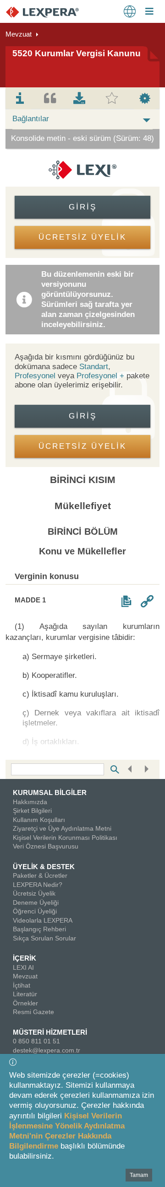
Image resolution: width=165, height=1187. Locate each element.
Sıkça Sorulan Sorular (44, 938)
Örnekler (25, 1003)
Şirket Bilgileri (32, 810)
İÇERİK (24, 958)
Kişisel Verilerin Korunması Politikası (65, 837)
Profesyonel (35, 375)
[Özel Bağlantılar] (147, 601)
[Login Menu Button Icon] (149, 12)
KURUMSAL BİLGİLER (50, 792)
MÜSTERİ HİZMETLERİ (50, 1032)
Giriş (83, 207)
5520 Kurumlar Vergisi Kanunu (76, 53)
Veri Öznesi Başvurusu (45, 846)
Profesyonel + (101, 375)
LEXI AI (23, 967)
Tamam (139, 1175)
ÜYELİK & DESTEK (44, 866)
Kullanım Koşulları (39, 819)
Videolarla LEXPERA (42, 920)
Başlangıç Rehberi (39, 929)
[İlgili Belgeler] (126, 601)
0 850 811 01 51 (36, 1041)
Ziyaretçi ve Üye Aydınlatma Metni (62, 828)
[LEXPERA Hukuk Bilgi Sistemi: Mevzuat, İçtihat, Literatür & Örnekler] (52, 11)
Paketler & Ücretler (40, 875)
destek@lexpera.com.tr (46, 1050)
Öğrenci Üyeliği (35, 911)
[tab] (20, 98)
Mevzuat (19, 34)
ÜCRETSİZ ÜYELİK (82, 237)
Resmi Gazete (33, 1011)
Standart (93, 366)
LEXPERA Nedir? (37, 884)
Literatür (25, 994)
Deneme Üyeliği (36, 902)
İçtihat (21, 985)
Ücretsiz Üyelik (34, 893)
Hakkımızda (30, 802)
